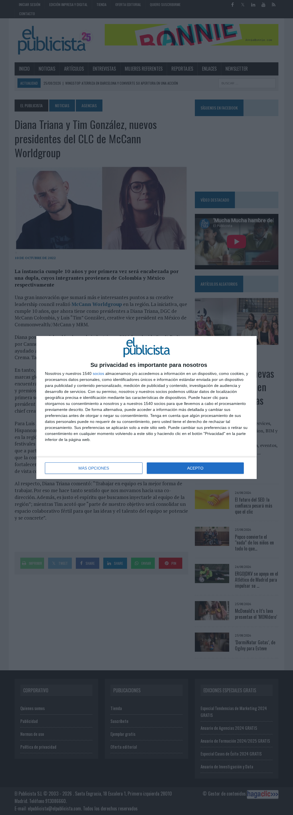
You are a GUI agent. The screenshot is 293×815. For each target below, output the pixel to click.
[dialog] (146, 407)
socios (98, 373)
